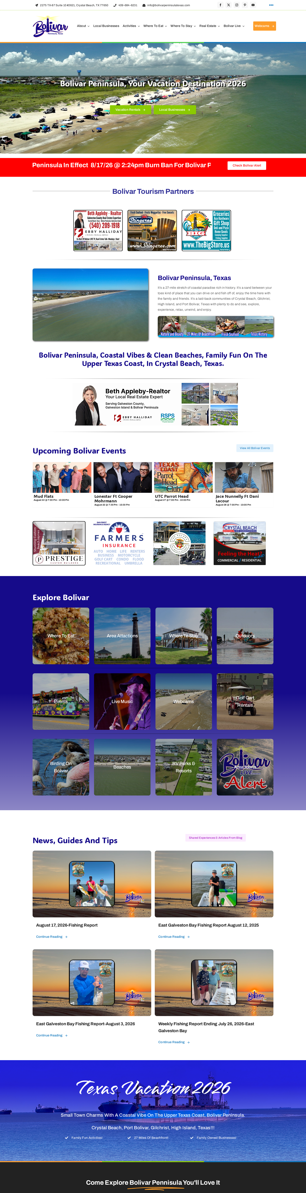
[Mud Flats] (62, 477)
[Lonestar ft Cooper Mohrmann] (123, 477)
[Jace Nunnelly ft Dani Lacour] (244, 477)
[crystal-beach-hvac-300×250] (239, 524)
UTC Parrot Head (171, 496)
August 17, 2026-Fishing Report (67, 925)
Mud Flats (43, 496)
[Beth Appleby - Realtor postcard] (98, 212)
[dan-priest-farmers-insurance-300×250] (119, 524)
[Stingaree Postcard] (152, 212)
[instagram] (237, 5)
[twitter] (228, 5)
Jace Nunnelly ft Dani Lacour (237, 498)
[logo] (50, 16)
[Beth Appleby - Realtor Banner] (153, 385)
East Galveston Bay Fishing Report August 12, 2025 (208, 925)
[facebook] (220, 5)
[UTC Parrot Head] (183, 477)
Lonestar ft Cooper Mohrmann (113, 498)
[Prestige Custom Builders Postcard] (59, 524)
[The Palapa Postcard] (179, 524)
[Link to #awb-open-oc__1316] (271, 5)
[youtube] (253, 5)
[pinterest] (245, 5)
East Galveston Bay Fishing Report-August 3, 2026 (85, 1024)
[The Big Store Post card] (206, 212)
